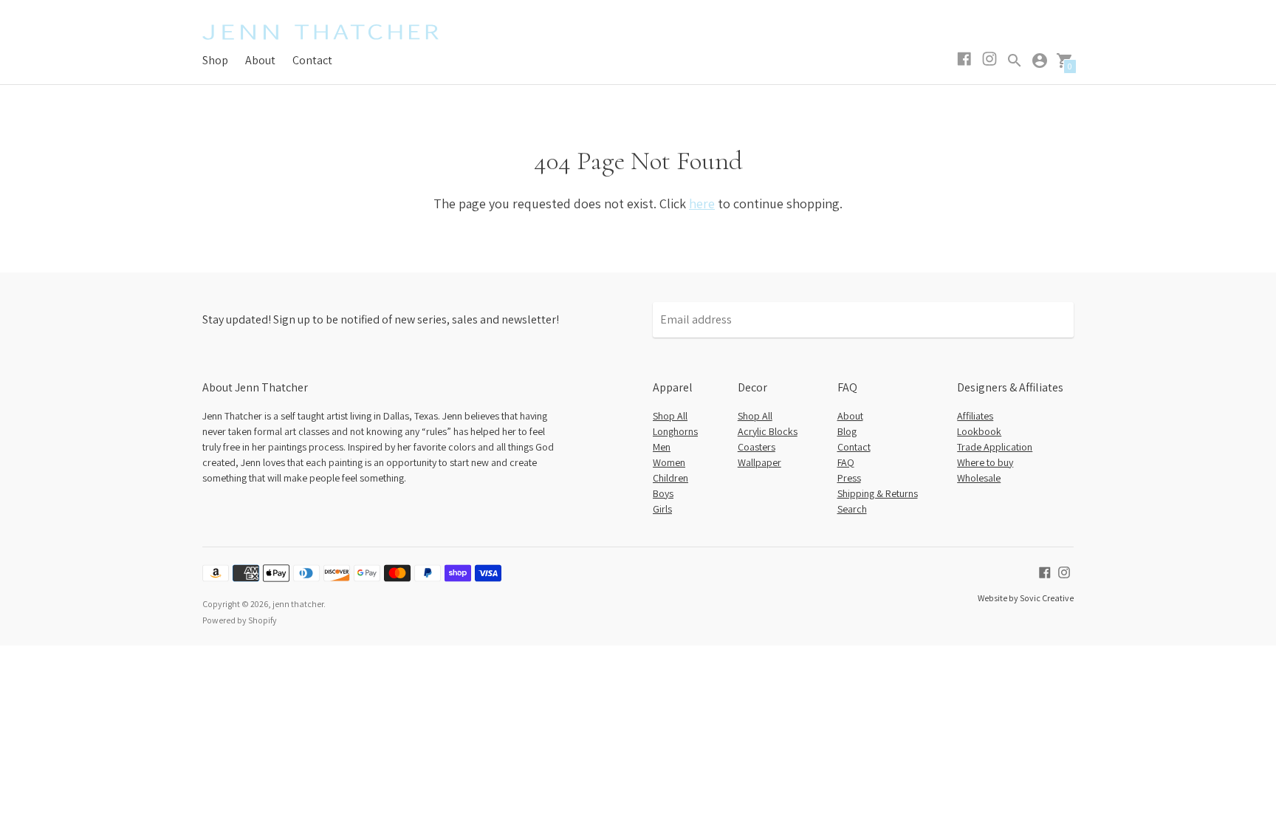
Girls (662, 509)
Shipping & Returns (877, 493)
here (702, 203)
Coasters (756, 446)
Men (661, 446)
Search (852, 509)
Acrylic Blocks (768, 431)
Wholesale (979, 478)
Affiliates (975, 415)
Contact (312, 60)
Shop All (670, 415)
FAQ (845, 462)
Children (670, 478)
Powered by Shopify (239, 620)
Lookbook (979, 431)
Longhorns (675, 431)
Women (669, 462)
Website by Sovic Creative (1026, 597)
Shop (215, 60)
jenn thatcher (297, 603)
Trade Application (994, 446)
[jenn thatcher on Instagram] (1064, 571)
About (260, 60)
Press (849, 478)
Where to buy (985, 462)
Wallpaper (759, 462)
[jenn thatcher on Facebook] (1045, 571)
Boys (663, 493)
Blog (847, 431)
